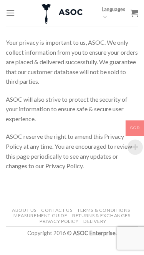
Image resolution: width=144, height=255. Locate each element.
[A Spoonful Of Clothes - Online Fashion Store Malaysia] (62, 13)
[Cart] (134, 13)
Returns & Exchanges (101, 215)
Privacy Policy (59, 221)
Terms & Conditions (103, 210)
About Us (24, 210)
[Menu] (10, 12)
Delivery (94, 221)
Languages (113, 9)
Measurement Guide (40, 215)
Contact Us (56, 210)
